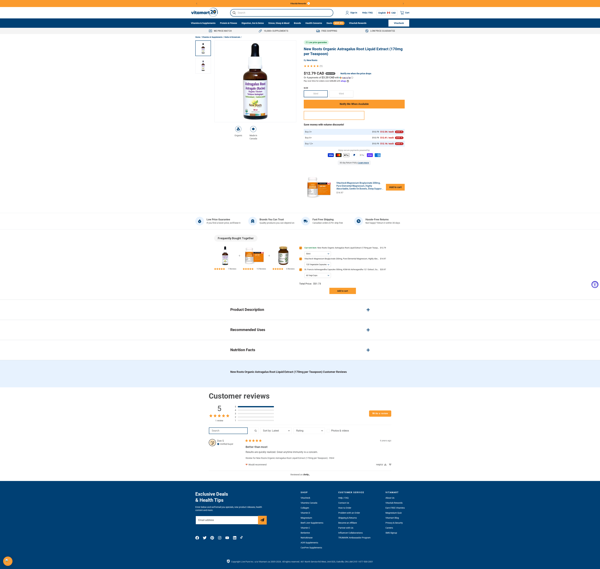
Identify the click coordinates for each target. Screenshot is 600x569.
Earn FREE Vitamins (395, 508)
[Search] (234, 12)
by (310, 60)
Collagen (305, 508)
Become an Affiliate (347, 523)
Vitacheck (305, 498)
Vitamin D (305, 513)
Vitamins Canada (309, 503)
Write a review (380, 413)
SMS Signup (391, 533)
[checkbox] (342, 431)
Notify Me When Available (354, 104)
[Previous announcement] (197, 3)
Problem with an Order (349, 513)
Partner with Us (345, 528)
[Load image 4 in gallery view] (203, 66)
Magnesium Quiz (393, 513)
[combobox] (281, 13)
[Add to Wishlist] (334, 115)
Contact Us (343, 503)
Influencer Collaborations (350, 533)
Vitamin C (305, 528)
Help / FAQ (367, 12)
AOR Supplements (309, 542)
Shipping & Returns (347, 518)
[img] (225, 443)
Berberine (305, 533)
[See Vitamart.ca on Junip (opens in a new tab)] (306, 474)
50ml (320, 94)
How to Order (344, 508)
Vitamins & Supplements (212, 37)
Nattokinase (306, 537)
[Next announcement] (403, 3)
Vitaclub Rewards (393, 503)
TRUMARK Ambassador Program (354, 537)
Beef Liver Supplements (312, 523)
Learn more (363, 163)
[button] (354, 77)
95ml (346, 94)
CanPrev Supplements (311, 547)
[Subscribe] (262, 520)
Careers (389, 528)
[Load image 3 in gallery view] (203, 48)
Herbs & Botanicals (232, 37)
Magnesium (306, 518)
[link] (313, 66)
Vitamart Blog (392, 518)
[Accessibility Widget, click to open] (594, 284)
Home (197, 37)
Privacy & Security (394, 523)
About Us (389, 498)
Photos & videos (340, 430)
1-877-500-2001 (365, 561)
